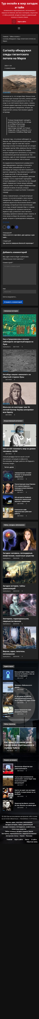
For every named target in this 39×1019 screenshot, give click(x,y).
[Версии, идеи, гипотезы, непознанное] (19, 638)
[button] (19, 28)
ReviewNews (24, 819)
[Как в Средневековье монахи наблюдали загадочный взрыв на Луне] (19, 325)
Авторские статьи (12, 836)
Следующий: (18, 242)
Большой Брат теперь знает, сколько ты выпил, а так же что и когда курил (8, 675)
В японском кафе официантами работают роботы (8, 512)
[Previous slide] (32, 724)
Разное (22, 836)
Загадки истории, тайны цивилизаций (19, 824)
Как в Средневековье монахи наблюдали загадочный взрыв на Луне (18, 341)
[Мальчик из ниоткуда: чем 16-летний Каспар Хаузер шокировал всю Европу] (19, 393)
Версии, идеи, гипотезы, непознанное (19, 822)
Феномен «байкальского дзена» (8, 687)
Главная (9, 839)
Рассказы (29, 836)
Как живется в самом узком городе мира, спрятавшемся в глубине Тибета (19, 745)
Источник (6, 222)
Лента (27, 839)
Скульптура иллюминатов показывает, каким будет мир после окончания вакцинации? (8, 781)
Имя (4, 289)
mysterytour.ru (7, 347)
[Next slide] (35, 724)
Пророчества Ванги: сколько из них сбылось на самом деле (8, 805)
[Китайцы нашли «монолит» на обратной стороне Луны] (19, 361)
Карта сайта (22, 21)
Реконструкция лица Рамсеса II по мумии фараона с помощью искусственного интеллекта (8, 488)
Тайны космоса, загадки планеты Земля (19, 831)
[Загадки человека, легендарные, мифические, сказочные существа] (19, 539)
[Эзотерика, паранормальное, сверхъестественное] (19, 605)
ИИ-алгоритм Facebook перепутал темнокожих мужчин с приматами (8, 500)
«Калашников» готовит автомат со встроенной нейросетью (8, 476)
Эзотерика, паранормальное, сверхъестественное (19, 833)
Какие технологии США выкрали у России (8, 712)
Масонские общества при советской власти (8, 768)
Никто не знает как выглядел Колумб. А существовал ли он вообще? (8, 793)
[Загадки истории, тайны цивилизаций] (19, 572)
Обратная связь (32, 842)
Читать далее (9, 467)
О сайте (34, 839)
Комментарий (8, 262)
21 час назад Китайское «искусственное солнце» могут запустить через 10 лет (8, 699)
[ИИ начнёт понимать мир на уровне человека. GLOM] (19, 435)
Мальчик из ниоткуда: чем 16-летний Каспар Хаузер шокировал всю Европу (18, 409)
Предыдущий (19, 235)
